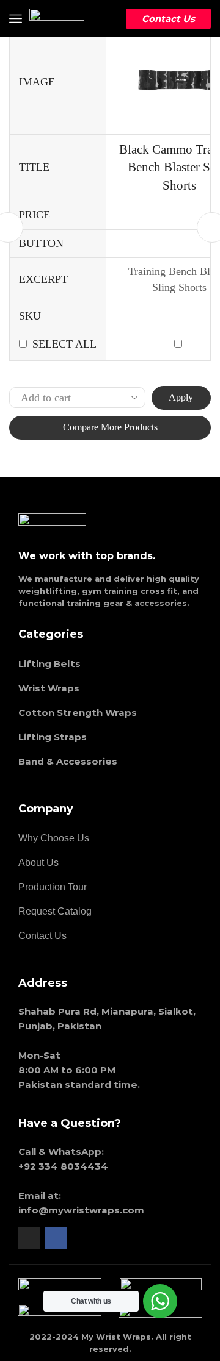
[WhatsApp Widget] (160, 1301)
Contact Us (168, 18)
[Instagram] (29, 1238)
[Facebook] (56, 1238)
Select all (64, 344)
